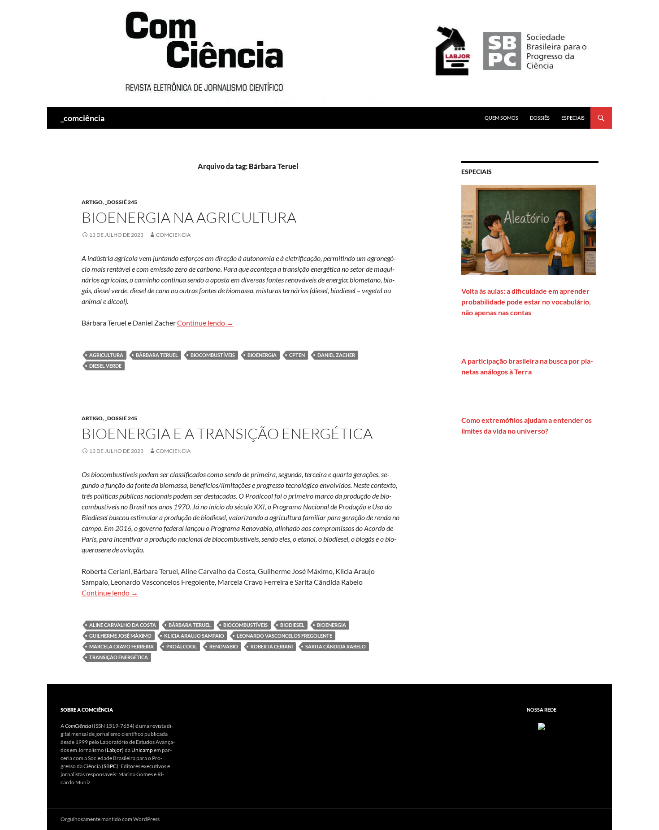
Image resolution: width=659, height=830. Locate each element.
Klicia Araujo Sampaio (194, 636)
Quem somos (501, 118)
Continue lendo (205, 322)
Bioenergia (262, 355)
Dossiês (540, 118)
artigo (92, 202)
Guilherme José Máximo (120, 636)
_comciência (82, 118)
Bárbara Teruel (157, 355)
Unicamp (142, 750)
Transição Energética (118, 657)
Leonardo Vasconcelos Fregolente (284, 636)
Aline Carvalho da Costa (122, 625)
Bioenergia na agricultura (189, 217)
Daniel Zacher (336, 355)
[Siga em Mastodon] (541, 725)
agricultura (106, 355)
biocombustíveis (213, 355)
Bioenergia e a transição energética (227, 433)
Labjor (114, 750)
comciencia (173, 234)
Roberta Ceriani (272, 646)
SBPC (110, 766)
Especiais (573, 118)
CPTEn (297, 355)
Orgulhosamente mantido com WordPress (110, 819)
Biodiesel (292, 625)
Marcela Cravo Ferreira (121, 646)
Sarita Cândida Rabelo (335, 646)
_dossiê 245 (121, 202)
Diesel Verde (105, 366)
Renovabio (223, 646)
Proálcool (181, 646)
